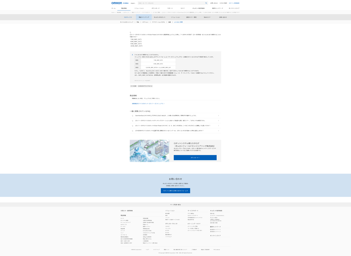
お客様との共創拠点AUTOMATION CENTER (215, 220)
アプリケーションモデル (158, 22)
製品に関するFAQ (147, 239)
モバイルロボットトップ (126, 22)
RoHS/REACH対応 (147, 230)
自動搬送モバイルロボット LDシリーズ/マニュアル (147, 103)
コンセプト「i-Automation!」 (217, 215)
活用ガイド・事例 (191, 17)
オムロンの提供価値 (198, 8)
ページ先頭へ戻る (175, 204)
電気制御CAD (168, 234)
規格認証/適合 (146, 228)
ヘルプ (147, 249)
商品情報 (124, 8)
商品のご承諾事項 (205, 249)
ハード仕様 (133, 86)
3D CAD (167, 232)
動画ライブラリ (146, 226)
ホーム (114, 8)
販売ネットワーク (217, 8)
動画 (169, 22)
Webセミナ (207, 17)
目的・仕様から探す (125, 241)
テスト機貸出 (191, 213)
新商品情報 (145, 218)
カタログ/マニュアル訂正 (149, 232)
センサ (122, 218)
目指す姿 (212, 213)
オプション (145, 22)
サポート (170, 8)
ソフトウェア (168, 236)
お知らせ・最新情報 (127, 211)
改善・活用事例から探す (126, 243)
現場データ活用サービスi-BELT (172, 219)
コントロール (124, 234)
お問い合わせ (214, 3)
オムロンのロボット (159, 17)
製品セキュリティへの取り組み (150, 243)
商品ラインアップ (136, 12)
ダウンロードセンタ (171, 223)
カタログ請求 (223, 3)
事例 (166, 215)
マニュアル (168, 228)
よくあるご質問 (156, 12)
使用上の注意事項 (147, 237)
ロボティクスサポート (193, 215)
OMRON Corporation (136, 249)
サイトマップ (156, 249)
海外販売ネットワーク (215, 231)
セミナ (183, 8)
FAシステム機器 (124, 220)
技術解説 (145, 234)
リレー (122, 232)
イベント (167, 217)
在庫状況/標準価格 (147, 220)
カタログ (167, 226)
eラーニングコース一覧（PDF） (195, 230)
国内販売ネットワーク (215, 229)
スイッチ (123, 230)
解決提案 (167, 213)
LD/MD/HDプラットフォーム (145, 86)
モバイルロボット (146, 12)
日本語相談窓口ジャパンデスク (195, 217)
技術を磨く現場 (213, 222)
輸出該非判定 (191, 219)
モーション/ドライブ (125, 222)
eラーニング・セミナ (194, 223)
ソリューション (139, 8)
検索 (206, 3)
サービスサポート (193, 211)
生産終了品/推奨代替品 (148, 222)
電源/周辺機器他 (124, 237)
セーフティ (123, 226)
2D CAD (167, 230)
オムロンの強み (213, 217)
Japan (133, 3)
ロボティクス (126, 12)
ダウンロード (156, 8)
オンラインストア (234, 8)
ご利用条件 (194, 249)
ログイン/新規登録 (234, 3)
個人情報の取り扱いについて (180, 249)
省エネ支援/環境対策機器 (127, 239)
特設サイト (145, 224)
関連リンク (166, 249)
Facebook (217, 249)
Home (113, 12)
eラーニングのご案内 (193, 226)
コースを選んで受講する (193, 228)
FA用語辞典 (145, 241)
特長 (138, 22)
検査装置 (123, 228)
